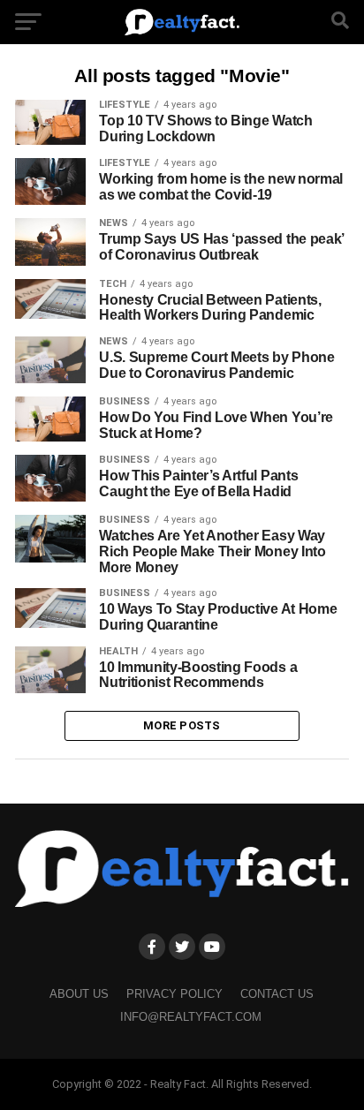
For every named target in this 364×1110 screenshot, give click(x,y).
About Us (79, 994)
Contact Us (277, 994)
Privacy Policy (174, 994)
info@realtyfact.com (191, 1016)
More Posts (182, 725)
